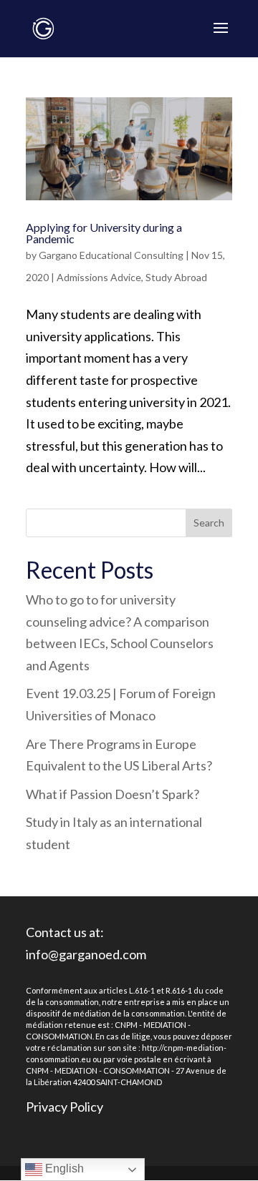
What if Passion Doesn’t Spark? (112, 794)
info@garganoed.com (86, 954)
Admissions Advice (99, 277)
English (63, 1168)
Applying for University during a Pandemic (104, 232)
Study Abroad (176, 277)
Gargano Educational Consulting (111, 255)
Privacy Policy (64, 1106)
